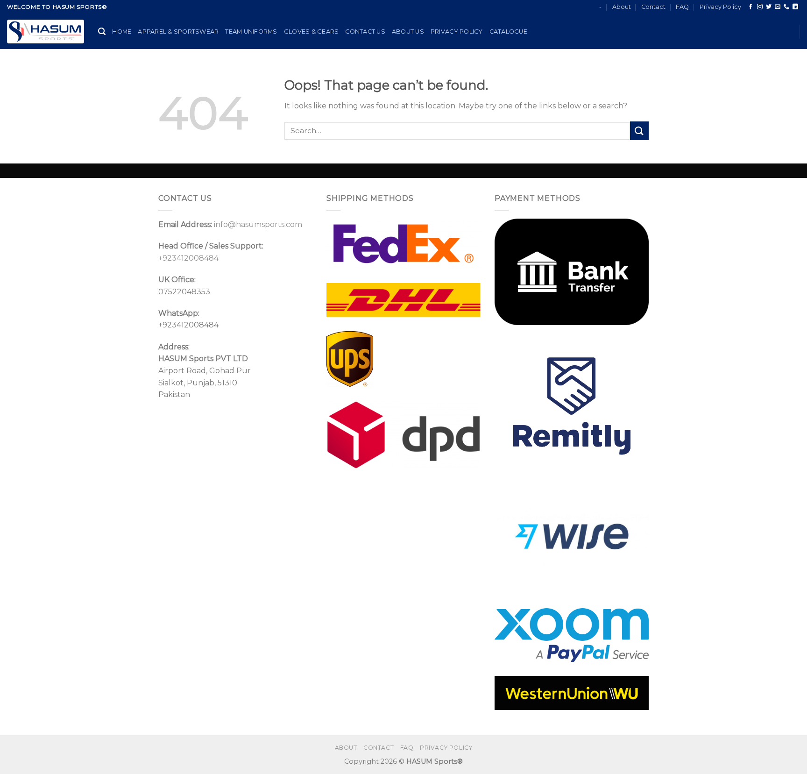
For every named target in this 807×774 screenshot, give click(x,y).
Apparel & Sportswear (178, 31)
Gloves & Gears (311, 31)
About (621, 6)
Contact (653, 6)
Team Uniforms (251, 31)
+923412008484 (188, 258)
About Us (408, 31)
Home (121, 31)
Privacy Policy (720, 6)
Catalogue (508, 31)
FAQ (682, 6)
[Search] (102, 31)
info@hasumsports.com (258, 224)
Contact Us (365, 31)
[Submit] (639, 130)
